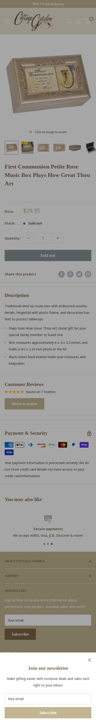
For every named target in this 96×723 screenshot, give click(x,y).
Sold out (48, 255)
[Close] (89, 659)
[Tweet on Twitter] (79, 273)
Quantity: (13, 238)
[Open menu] (7, 21)
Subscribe (48, 712)
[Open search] (69, 21)
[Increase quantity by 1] (58, 238)
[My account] (78, 21)
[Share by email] (88, 273)
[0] (87, 21)
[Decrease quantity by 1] (28, 238)
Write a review (24, 403)
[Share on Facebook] (61, 273)
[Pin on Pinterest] (70, 273)
